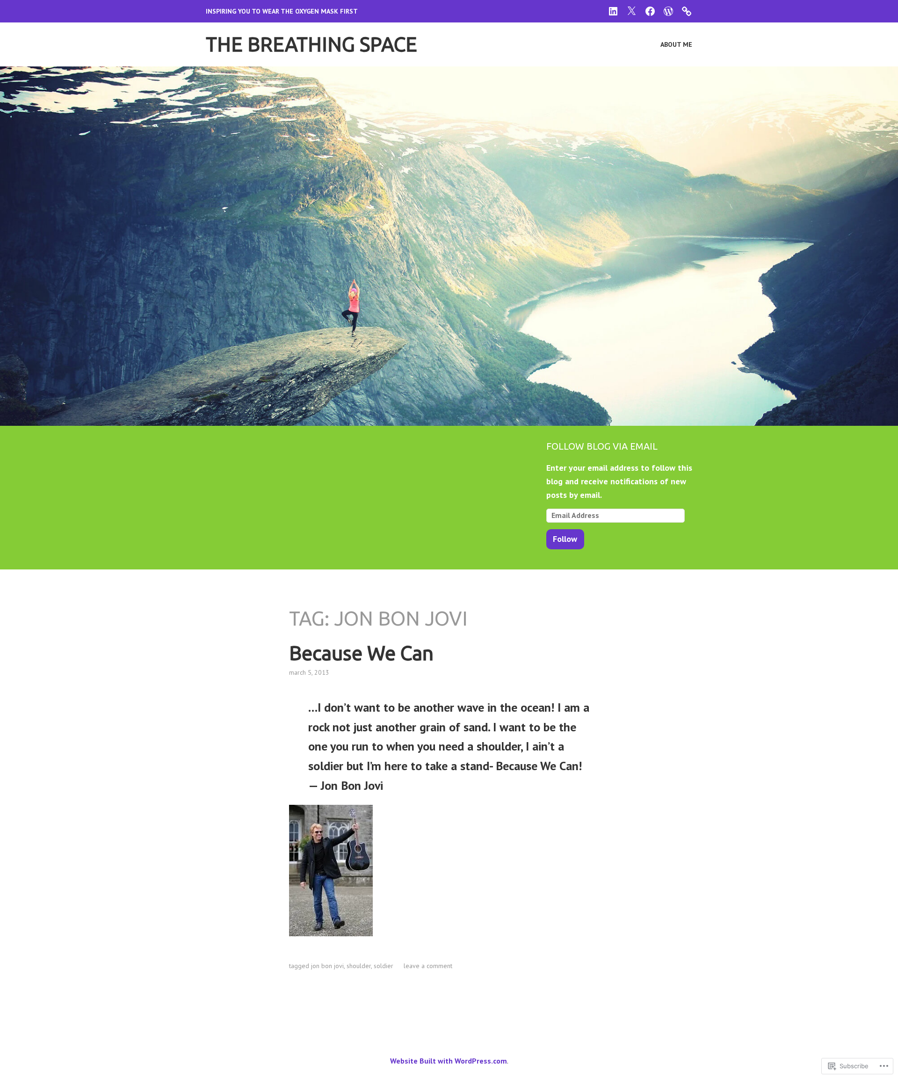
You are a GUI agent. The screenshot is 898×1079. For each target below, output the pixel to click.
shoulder (359, 966)
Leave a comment (428, 966)
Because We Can (361, 653)
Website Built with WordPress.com (448, 1060)
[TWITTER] (631, 10)
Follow (565, 538)
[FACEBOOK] (650, 10)
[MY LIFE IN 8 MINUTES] (686, 10)
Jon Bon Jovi (327, 966)
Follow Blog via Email (602, 446)
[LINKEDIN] (613, 10)
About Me (676, 44)
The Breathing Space (311, 44)
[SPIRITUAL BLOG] (668, 10)
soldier (383, 966)
